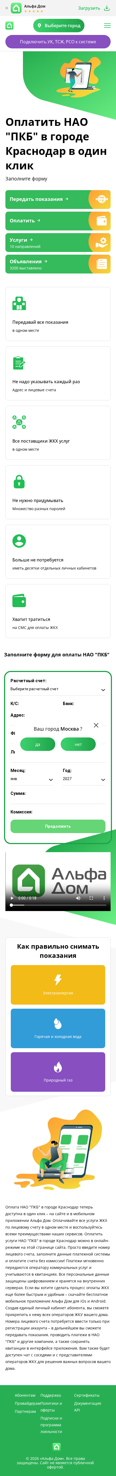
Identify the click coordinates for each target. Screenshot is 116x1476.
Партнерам (25, 1411)
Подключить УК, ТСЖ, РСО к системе (58, 42)
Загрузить (89, 8)
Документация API (87, 1407)
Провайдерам (27, 1403)
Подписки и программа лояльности (51, 1424)
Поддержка (50, 1395)
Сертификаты (87, 1395)
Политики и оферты (51, 1407)
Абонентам (25, 1395)
